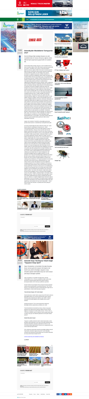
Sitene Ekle (48, 394)
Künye (35, 394)
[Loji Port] (20, 13)
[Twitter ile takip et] (60, 394)
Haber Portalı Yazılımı (22, 397)
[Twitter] (20, 58)
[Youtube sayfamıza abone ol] (63, 394)
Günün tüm (68, 19)
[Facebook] (20, 56)
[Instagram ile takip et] (68, 394)
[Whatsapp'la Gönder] (20, 62)
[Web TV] (69, 8)
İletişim (38, 394)
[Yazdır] (20, 66)
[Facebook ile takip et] (58, 394)
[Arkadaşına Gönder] (20, 64)
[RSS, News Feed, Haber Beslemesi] (70, 394)
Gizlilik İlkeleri (43, 394)
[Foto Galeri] (71, 8)
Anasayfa (30, 394)
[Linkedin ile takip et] (65, 394)
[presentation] (20, 19)
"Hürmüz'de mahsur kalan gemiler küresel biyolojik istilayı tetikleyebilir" (43, 19)
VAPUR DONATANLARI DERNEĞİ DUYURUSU (34, 336)
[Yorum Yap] (20, 68)
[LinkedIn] (20, 60)
